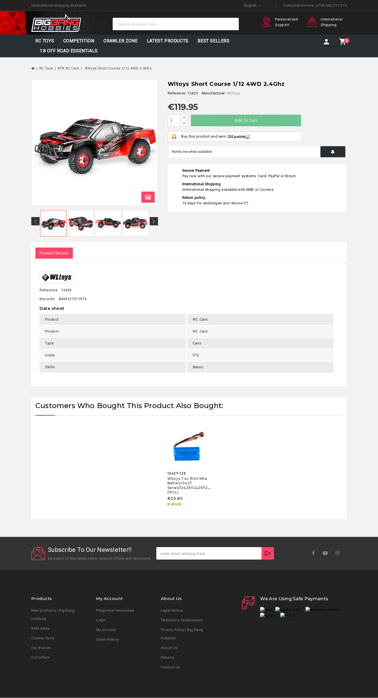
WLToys (233, 93)
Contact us (170, 667)
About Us (169, 648)
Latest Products (167, 40)
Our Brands (41, 648)
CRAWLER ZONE (120, 40)
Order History (107, 640)
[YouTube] (327, 553)
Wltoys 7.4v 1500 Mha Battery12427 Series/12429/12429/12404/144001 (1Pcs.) (198, 485)
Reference (48, 290)
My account (106, 630)
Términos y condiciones (181, 620)
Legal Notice (172, 611)
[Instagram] (339, 553)
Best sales (40, 629)
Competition (78, 40)
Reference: (177, 93)
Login (101, 620)
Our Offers (40, 658)
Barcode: (47, 299)
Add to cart (246, 120)
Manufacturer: (214, 93)
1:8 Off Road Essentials (69, 50)
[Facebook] (315, 553)
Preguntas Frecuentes (115, 611)
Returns (167, 658)
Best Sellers (213, 40)
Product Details (54, 253)
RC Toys (44, 40)
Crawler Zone (42, 638)
